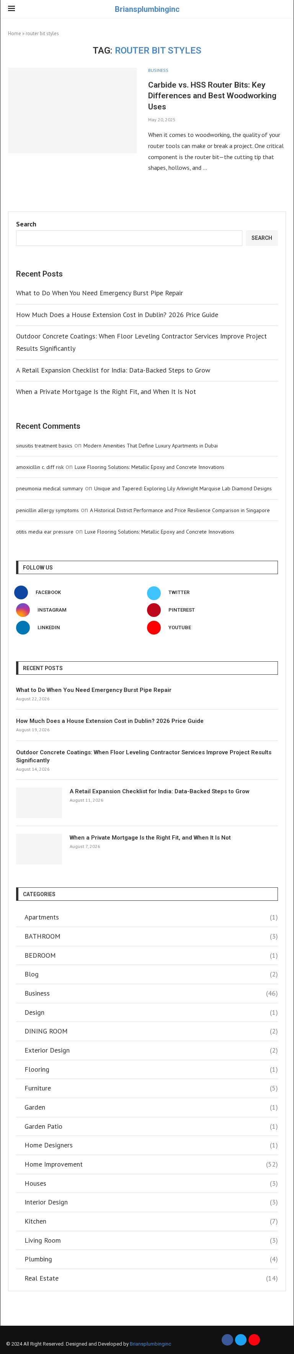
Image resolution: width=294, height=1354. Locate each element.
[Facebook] (227, 1340)
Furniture (151, 1088)
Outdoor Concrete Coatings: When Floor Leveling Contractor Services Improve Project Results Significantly (143, 756)
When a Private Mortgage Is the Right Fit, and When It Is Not (106, 391)
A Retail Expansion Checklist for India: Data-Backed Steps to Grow (113, 370)
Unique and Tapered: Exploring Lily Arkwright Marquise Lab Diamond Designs (183, 488)
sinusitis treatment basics (44, 445)
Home (14, 33)
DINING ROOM (151, 1031)
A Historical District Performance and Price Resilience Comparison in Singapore (180, 510)
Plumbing (151, 1259)
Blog (151, 974)
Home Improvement (151, 1164)
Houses (151, 1183)
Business (151, 993)
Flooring (151, 1069)
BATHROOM (151, 936)
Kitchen (151, 1221)
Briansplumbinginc (150, 1344)
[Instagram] (254, 1340)
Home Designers (151, 1145)
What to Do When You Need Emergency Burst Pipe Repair (99, 292)
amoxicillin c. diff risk (40, 467)
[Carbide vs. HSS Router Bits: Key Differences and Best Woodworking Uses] (72, 110)
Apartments (151, 917)
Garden (151, 1107)
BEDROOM (151, 955)
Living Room (151, 1240)
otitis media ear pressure (45, 531)
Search (26, 224)
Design (151, 1012)
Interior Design (151, 1202)
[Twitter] (241, 1340)
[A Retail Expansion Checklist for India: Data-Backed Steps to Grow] (39, 803)
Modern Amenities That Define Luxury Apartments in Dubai (150, 445)
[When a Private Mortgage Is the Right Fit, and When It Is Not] (39, 849)
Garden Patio (151, 1126)
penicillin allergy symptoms (47, 510)
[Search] (282, 9)
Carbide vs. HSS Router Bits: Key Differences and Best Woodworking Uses (212, 95)
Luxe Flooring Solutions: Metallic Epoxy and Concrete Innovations (149, 467)
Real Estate (151, 1278)
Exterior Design (151, 1050)
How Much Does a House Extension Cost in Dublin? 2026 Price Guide (117, 314)
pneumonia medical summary (49, 488)
